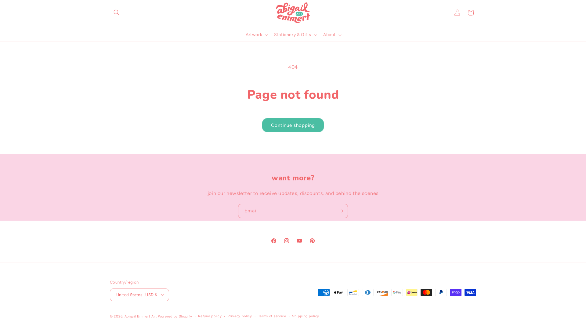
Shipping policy (305, 316)
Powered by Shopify (175, 316)
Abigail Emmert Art (141, 316)
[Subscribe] (341, 211)
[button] (116, 12)
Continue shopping (293, 125)
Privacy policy (240, 316)
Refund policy (210, 316)
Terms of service (272, 316)
